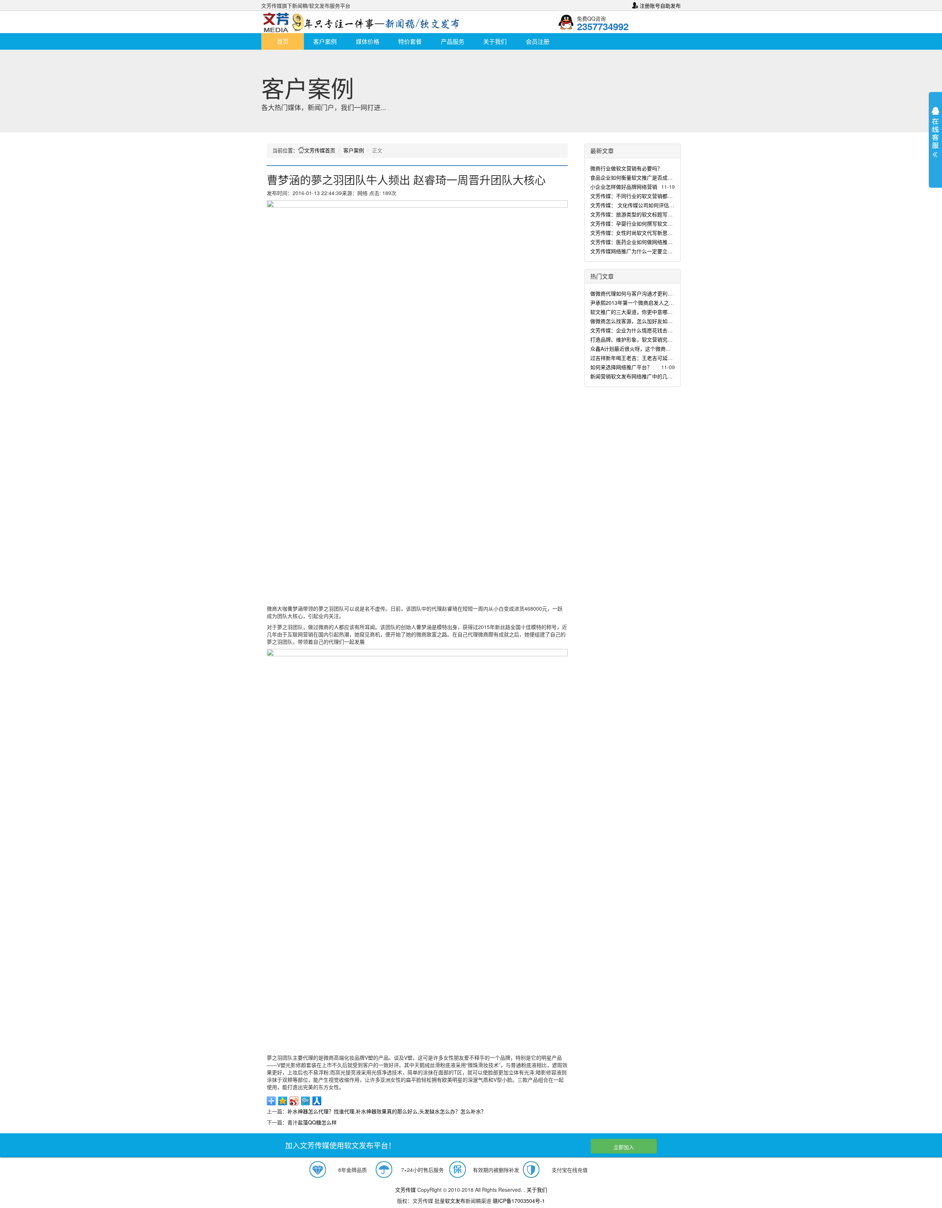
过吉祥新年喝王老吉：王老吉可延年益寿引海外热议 (649, 357)
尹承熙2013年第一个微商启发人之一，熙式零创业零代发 (655, 302)
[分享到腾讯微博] (305, 1100)
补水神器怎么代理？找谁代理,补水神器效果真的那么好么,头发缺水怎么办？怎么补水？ (386, 1111)
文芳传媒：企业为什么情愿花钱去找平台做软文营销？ (652, 330)
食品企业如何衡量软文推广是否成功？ (634, 177)
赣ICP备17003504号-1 (519, 1200)
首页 (282, 41)
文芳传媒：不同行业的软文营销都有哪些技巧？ (644, 195)
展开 (935, 134)
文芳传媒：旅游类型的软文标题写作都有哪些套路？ (649, 214)
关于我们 (495, 41)
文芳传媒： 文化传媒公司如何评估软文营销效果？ (647, 205)
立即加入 (623, 1147)
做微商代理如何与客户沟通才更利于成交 (636, 293)
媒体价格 (367, 41)
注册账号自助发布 (659, 5)
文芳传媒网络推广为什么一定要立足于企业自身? (645, 251)
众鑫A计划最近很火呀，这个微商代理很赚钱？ (643, 348)
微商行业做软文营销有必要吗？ (626, 168)
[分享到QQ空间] (282, 1100)
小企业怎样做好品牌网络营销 (623, 186)
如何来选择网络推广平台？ (621, 367)
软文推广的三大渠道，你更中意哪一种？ (636, 311)
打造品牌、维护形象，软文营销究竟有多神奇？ (644, 339)
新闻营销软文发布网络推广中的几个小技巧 (639, 376)
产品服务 (452, 41)
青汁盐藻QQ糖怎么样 (312, 1122)
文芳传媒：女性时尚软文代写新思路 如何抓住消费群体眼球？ (660, 232)
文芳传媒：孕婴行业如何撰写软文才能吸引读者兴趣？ (652, 223)
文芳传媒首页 (319, 150)
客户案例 (325, 41)
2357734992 (602, 26)
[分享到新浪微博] (294, 1100)
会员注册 (537, 41)
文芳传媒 (405, 1189)
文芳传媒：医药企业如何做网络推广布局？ (639, 242)
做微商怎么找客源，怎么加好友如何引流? (638, 321)
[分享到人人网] (317, 1100)
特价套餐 (410, 41)
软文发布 (455, 1200)
